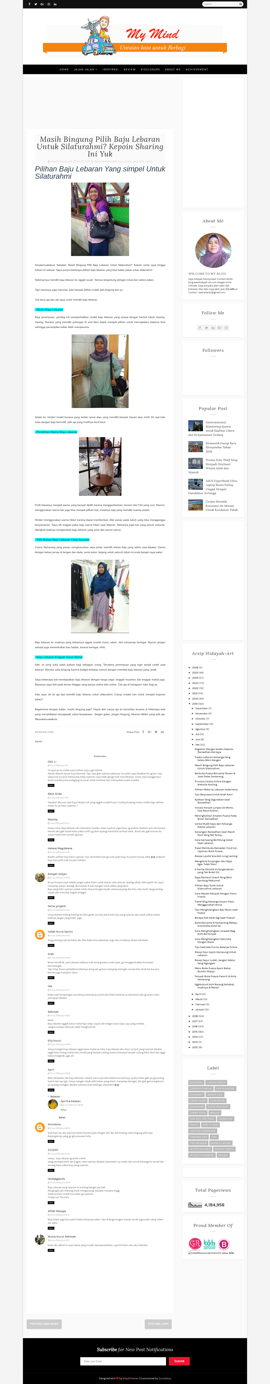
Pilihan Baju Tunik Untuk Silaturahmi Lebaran (209, 887)
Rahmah (53, 1012)
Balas (51, 785)
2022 (195, 688)
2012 (195, 1047)
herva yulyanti (57, 906)
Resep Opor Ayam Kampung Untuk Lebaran (215, 954)
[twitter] (36, 4)
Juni (198, 739)
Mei (197, 744)
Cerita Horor (216, 1082)
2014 (195, 1036)
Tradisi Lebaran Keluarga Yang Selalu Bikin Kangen (212, 759)
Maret (199, 999)
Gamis (148, 161)
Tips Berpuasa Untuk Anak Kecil (214, 794)
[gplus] (42, 4)
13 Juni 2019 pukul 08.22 (60, 1015)
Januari (200, 1009)
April (51, 1069)
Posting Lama (158, 1323)
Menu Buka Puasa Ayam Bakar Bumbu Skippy (213, 970)
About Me (173, 69)
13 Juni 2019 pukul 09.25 (60, 1154)
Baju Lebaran (125, 161)
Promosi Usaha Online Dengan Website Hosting (213, 783)
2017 (195, 1021)
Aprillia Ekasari (71, 1101)
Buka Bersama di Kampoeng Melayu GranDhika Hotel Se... (216, 924)
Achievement (197, 69)
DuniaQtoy (165, 1378)
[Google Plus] (149, 732)
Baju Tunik (138, 161)
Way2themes (130, 1378)
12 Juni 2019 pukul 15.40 (60, 852)
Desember (201, 708)
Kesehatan (217, 1100)
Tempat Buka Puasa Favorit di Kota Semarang (215, 978)
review (223, 1155)
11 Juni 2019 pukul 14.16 (59, 798)
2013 (195, 1042)
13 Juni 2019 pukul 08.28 (60, 1044)
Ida (50, 986)
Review (130, 69)
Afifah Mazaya (57, 1211)
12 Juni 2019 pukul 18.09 (60, 878)
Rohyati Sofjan (57, 874)
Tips (214, 1137)
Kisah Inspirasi (218, 1106)
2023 (195, 683)
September (202, 724)
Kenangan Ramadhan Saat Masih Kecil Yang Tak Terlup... (215, 833)
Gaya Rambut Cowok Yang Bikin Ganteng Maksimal (213, 879)
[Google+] (220, 328)
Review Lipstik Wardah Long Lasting (216, 856)
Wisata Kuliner (200, 1149)
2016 (195, 1026)
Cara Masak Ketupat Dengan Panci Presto (216, 895)
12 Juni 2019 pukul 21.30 (60, 910)
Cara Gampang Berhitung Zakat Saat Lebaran (214, 841)
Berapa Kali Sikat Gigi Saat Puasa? (215, 917)
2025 (195, 672)
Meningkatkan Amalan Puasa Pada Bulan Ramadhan (216, 817)
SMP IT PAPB (210, 1125)
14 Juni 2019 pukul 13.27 (59, 1240)
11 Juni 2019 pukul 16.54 (59, 823)
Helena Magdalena (60, 848)
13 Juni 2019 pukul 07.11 (59, 990)
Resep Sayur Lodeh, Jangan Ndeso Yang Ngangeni (215, 962)
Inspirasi (110, 69)
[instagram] (48, 4)
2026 (195, 667)
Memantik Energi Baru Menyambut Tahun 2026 (221, 447)
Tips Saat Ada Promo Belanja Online (216, 947)
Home (64, 69)
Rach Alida (55, 793)
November (201, 713)
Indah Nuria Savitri (60, 931)
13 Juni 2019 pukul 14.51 (59, 1215)
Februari (200, 1004)
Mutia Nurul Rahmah (62, 1236)
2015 (195, 1031)
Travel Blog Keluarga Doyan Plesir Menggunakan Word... (214, 903)
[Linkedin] (162, 732)
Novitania (54, 1124)
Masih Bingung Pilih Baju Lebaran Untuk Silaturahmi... (215, 767)
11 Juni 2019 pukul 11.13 (59, 765)
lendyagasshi (56, 1178)
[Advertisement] (100, 103)
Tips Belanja (198, 1143)
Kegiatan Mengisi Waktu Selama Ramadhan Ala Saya (214, 751)
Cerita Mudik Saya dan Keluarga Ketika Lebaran (213, 825)
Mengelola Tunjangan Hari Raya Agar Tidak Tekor (213, 863)
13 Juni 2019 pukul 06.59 (60, 958)
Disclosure (150, 69)
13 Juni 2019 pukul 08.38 (60, 1073)
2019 (195, 703)
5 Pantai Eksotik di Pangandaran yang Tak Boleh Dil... (214, 871)
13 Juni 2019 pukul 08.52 (60, 1128)
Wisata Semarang (202, 1155)
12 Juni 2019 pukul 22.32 (60, 935)
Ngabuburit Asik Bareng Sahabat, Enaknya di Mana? (215, 986)
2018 (195, 1016)
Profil (194, 1125)
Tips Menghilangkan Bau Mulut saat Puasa (216, 911)
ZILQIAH (53, 1149)
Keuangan (196, 1106)
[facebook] (29, 4)
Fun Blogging (225, 1088)
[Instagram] (226, 328)
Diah (51, 954)
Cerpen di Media (201, 1088)
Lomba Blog (198, 1112)
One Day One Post (202, 1119)
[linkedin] (55, 4)
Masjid (214, 1112)
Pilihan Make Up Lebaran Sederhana (216, 789)
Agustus (200, 729)
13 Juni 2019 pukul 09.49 (60, 1182)
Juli (197, 734)
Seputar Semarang (202, 1131)
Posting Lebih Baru (44, 1323)
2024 (195, 677)
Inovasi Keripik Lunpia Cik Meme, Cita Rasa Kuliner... (214, 809)
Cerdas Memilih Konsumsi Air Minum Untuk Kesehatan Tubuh (222, 506)
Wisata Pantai (224, 1149)
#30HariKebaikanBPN (106, 161)
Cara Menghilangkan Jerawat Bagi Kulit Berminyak (215, 932)
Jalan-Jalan (84, 69)
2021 (195, 693)
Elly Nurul (54, 1040)
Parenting (226, 1119)
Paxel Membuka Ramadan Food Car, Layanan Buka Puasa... (216, 850)
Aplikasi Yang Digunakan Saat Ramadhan (212, 801)
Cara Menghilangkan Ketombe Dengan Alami (213, 941)
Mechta (52, 819)
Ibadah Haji (215, 1094)
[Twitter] (156, 732)
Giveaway (196, 1094)
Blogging (196, 1082)
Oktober (200, 718)
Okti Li (52, 761)
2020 (195, 698)
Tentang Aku (198, 1137)
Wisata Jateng (221, 1143)
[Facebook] (143, 732)
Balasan (55, 1096)
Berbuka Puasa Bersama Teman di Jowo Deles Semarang (215, 775)
